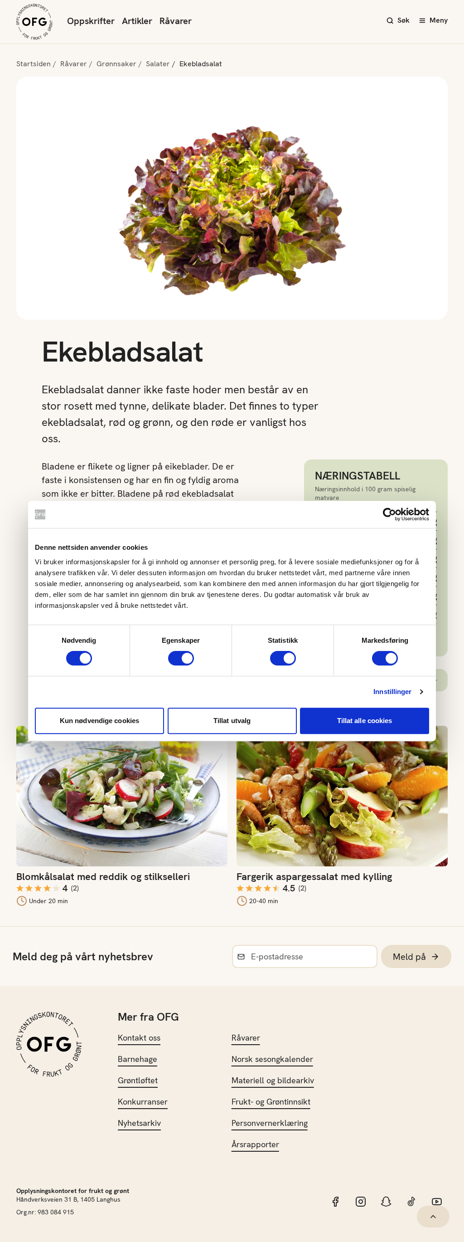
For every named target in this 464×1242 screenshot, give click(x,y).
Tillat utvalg (232, 720)
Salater (158, 63)
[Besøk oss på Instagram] (361, 1202)
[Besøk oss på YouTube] (437, 1202)
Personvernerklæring (270, 1123)
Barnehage (137, 1059)
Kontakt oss (139, 1037)
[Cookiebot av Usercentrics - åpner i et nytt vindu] (389, 514)
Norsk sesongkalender (272, 1059)
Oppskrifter (91, 21)
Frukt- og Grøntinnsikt (271, 1101)
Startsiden (33, 63)
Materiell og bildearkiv (273, 1080)
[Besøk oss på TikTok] (411, 1202)
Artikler (137, 21)
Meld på (409, 957)
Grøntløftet (138, 1080)
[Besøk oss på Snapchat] (386, 1202)
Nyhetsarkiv (139, 1123)
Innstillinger (392, 691)
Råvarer (176, 21)
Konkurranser (143, 1101)
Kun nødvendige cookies (99, 720)
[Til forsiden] (34, 22)
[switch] (181, 658)
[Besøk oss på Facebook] (335, 1202)
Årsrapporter (255, 1144)
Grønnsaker (116, 63)
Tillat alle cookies (364, 720)
